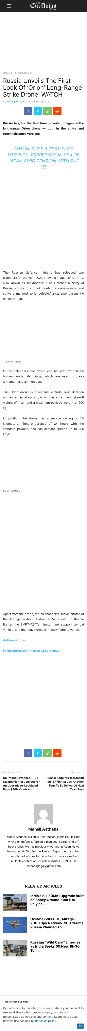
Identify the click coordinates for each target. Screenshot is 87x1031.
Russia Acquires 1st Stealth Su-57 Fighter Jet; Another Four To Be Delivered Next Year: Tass (65, 783)
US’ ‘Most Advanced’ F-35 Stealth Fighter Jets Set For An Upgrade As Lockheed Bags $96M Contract (21, 783)
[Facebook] (28, 111)
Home (6, 72)
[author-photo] (43, 823)
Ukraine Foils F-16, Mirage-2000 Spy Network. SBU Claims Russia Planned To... (57, 923)
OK (80, 1026)
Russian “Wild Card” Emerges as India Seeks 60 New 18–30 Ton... (55, 946)
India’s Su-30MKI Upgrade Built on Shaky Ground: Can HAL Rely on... (57, 900)
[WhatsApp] (47, 111)
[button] (9, 6)
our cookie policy (45, 1021)
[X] (38, 111)
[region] (43, 43)
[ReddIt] (57, 111)
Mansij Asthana (16, 101)
